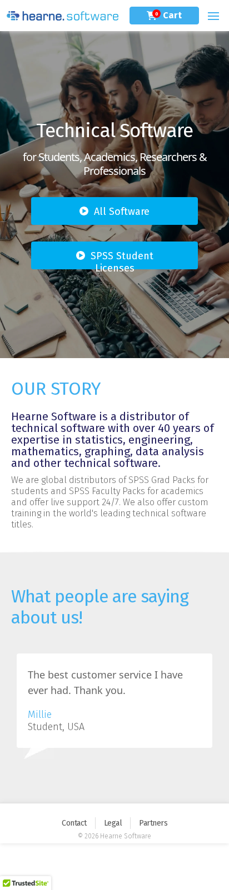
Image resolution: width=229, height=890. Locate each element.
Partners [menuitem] (153, 823)
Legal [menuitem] (113, 823)
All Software (122, 211)
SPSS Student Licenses (122, 259)
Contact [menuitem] (74, 823)
